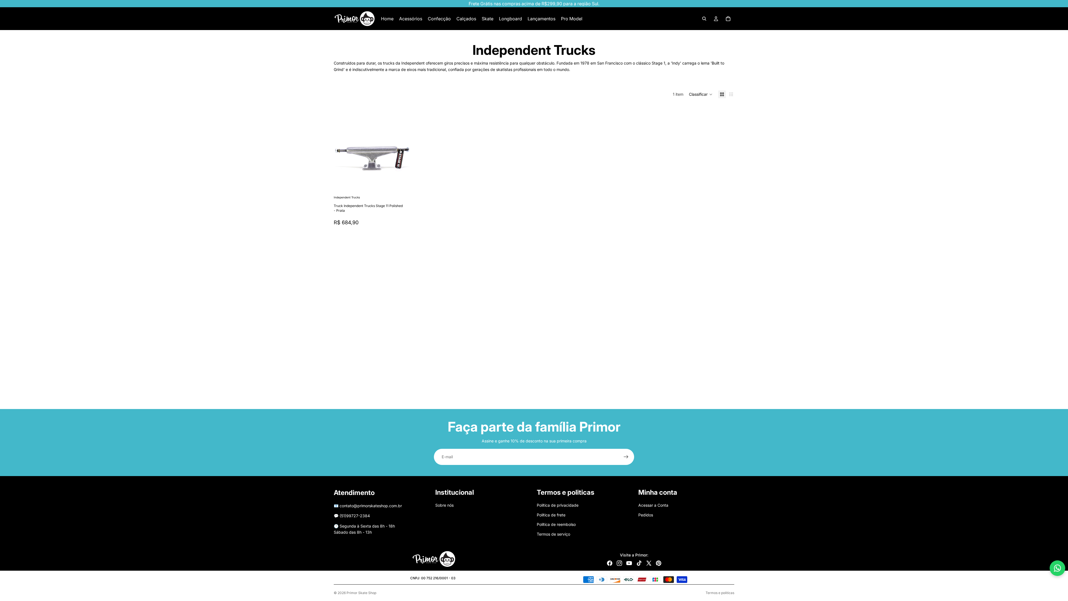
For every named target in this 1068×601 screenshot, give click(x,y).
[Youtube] (629, 563)
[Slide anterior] (342, 156)
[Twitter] (649, 563)
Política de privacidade (557, 505)
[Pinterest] (658, 563)
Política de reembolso (556, 524)
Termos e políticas (720, 593)
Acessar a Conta (653, 505)
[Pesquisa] (704, 19)
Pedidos (645, 515)
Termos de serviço (553, 533)
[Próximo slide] (402, 156)
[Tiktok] (639, 563)
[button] (701, 94)
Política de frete (551, 515)
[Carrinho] (728, 19)
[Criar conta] (626, 457)
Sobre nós (444, 505)
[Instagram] (619, 563)
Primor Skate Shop (361, 593)
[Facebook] (609, 563)
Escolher (406, 185)
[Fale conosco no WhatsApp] (1057, 568)
